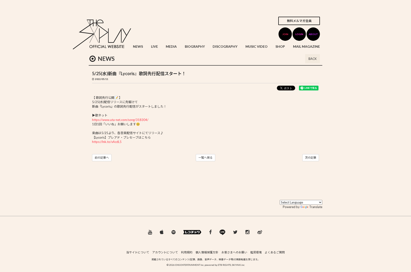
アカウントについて (165, 252)
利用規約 (186, 252)
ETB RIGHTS (224, 264)
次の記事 (310, 157)
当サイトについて (137, 252)
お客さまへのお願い (234, 252)
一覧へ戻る (205, 157)
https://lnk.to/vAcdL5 (107, 142)
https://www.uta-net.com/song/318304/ (120, 120)
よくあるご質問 (275, 252)
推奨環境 (256, 252)
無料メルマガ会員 (299, 21)
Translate (315, 207)
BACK (312, 59)
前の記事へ (102, 157)
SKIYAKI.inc (238, 264)
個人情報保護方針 (207, 252)
